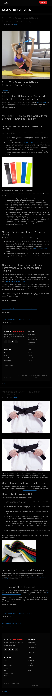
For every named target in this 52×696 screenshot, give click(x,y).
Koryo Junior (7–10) (32, 337)
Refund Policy (45, 375)
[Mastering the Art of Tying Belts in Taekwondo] (26, 470)
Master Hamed (31, 352)
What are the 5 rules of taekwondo (11, 623)
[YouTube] (12, 341)
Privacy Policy (24, 375)
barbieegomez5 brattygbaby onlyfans (16, 281)
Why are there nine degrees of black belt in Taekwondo (17, 319)
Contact (29, 362)
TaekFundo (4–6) (31, 334)
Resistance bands (41, 102)
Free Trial (30, 360)
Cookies (38, 375)
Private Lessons (31, 342)
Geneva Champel (8, 357)
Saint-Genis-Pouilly (8, 365)
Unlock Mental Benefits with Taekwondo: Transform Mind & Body (19, 309)
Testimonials (30, 357)
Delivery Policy (34, 377)
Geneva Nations (7, 360)
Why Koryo (30, 355)
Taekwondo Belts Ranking (30, 490)
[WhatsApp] (16, 341)
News (5, 384)
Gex (5, 362)
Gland (5, 355)
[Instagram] (5, 341)
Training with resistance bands (29, 142)
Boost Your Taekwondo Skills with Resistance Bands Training (20, 20)
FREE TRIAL (43, 2)
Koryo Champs (31, 344)
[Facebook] (9, 341)
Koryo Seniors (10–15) (32, 339)
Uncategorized (6, 90)
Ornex (5, 367)
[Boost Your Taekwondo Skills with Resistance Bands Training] (26, 78)
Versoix (6, 352)
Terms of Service (32, 375)
